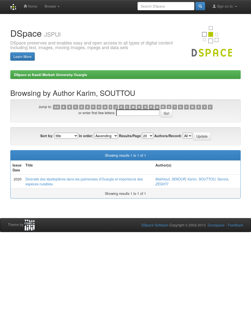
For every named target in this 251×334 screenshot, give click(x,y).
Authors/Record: (168, 135)
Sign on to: (225, 6)
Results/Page (130, 135)
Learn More (22, 56)
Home (32, 6)
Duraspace (216, 225)
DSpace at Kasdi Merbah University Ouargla (50, 74)
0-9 (57, 107)
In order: (86, 135)
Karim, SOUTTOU (201, 179)
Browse (51, 6)
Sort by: (46, 135)
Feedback (235, 225)
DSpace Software (154, 225)
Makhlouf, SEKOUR (170, 179)
